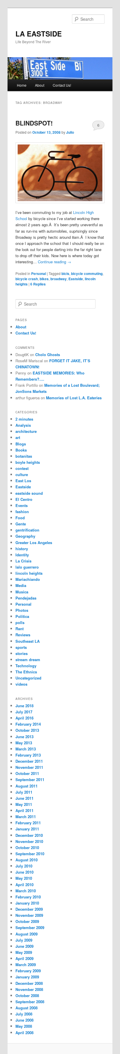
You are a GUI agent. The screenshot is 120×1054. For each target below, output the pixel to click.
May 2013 (23, 742)
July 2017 (23, 712)
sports (21, 647)
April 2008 (24, 1032)
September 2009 (29, 927)
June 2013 (24, 736)
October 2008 (27, 995)
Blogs (20, 444)
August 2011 (26, 786)
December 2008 (29, 983)
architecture (26, 431)
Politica (22, 616)
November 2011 (29, 767)
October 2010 (27, 847)
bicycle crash (26, 278)
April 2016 (24, 718)
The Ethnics (26, 672)
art (17, 437)
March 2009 (25, 964)
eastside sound (29, 493)
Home (22, 85)
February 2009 (28, 970)
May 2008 (23, 1026)
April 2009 (24, 958)
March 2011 (25, 816)
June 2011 (24, 798)
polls (19, 622)
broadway (58, 278)
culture (21, 474)
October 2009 (27, 921)
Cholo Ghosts (47, 354)
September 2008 (29, 1001)
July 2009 (23, 940)
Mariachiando (27, 579)
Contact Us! (62, 85)
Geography (25, 536)
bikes (44, 278)
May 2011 (23, 804)
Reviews (22, 634)
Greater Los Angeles (33, 542)
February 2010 (28, 897)
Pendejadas (25, 598)
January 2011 (27, 829)
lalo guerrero (27, 567)
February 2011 (28, 822)
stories (21, 653)
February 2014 (28, 724)
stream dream (27, 659)
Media (20, 585)
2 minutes (24, 419)
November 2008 (29, 989)
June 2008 (24, 1020)
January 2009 (27, 977)
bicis (65, 273)
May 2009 (23, 952)
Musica (21, 592)
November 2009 (29, 915)
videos (21, 684)
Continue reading (54, 261)
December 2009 (29, 909)
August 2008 (26, 1008)
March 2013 (25, 749)
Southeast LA (27, 641)
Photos (21, 610)
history (21, 548)
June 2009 (24, 946)
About (39, 85)
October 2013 (27, 730)
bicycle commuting (87, 273)
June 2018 (24, 705)
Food (20, 517)
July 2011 (23, 792)
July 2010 (23, 866)
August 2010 (26, 860)
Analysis (23, 425)
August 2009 (26, 934)
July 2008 (23, 1014)
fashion (22, 511)
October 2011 (27, 773)
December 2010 (29, 835)
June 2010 (24, 872)
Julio (70, 132)
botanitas (23, 456)
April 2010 (24, 884)
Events (21, 505)
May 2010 (23, 878)
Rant (19, 628)
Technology (25, 665)
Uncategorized (28, 678)
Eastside (75, 278)
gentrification (27, 530)
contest (22, 468)
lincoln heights (29, 573)
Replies (38, 284)
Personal (38, 273)
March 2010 (25, 890)
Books (21, 450)
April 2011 (24, 810)
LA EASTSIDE (38, 34)
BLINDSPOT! (34, 123)
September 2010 (29, 853)
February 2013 (28, 755)
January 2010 (27, 903)
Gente (20, 524)
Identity (22, 555)
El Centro (23, 499)
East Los (23, 480)
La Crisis (23, 561)
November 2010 (29, 841)
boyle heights (27, 462)
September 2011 (29, 779)
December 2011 (29, 761)
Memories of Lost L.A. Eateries (74, 397)
